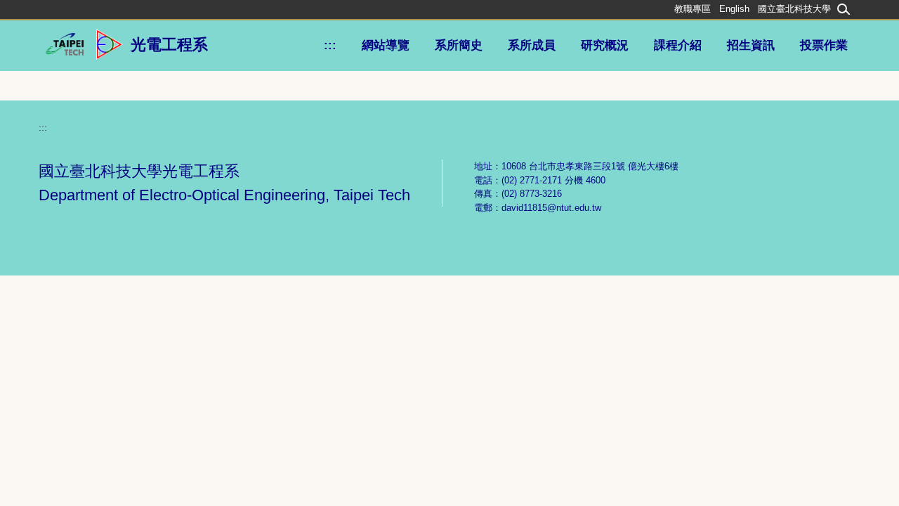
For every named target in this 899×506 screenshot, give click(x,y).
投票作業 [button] (824, 45)
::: (330, 45)
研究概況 (605, 45)
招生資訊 (751, 45)
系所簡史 (459, 45)
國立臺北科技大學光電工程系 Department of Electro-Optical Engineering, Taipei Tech (224, 183)
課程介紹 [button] (678, 45)
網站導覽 (385, 45)
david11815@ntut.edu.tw (551, 207)
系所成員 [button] (532, 45)
